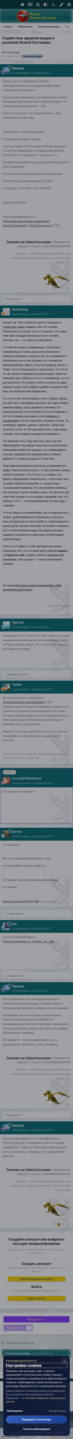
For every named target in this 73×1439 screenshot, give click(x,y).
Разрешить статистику (36, 1419)
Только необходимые (36, 1428)
